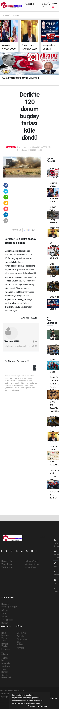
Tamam (43, 706)
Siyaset (4, 623)
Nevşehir (29, 4)
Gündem (5, 610)
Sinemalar (5, 663)
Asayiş (16, 15)
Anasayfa (7, 15)
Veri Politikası (7, 567)
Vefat (3, 613)
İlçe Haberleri (7, 620)
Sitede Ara (21, 633)
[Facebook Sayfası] (2, 551)
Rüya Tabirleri (20, 643)
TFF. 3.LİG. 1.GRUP (9, 607)
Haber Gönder (31, 567)
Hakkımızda (6, 561)
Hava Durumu (5, 634)
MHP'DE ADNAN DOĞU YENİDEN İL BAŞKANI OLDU (54, 192)
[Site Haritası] (33, 551)
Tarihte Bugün (4, 659)
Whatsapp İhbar (32, 564)
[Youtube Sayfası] (18, 551)
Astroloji (20, 648)
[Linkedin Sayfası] (23, 551)
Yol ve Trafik (4, 639)
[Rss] (28, 551)
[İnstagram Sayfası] (13, 551)
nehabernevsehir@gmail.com (17, 346)
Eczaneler (5, 649)
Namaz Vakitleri (4, 645)
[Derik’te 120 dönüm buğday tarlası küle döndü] (22, 167)
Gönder (35, 368)
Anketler (20, 636)
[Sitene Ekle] (38, 551)
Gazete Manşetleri (6, 676)
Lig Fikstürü (4, 653)
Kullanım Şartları (32, 561)
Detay (32, 706)
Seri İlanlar (6, 666)
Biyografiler (22, 639)
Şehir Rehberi (4, 671)
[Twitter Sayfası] (7, 551)
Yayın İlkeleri (6, 564)
